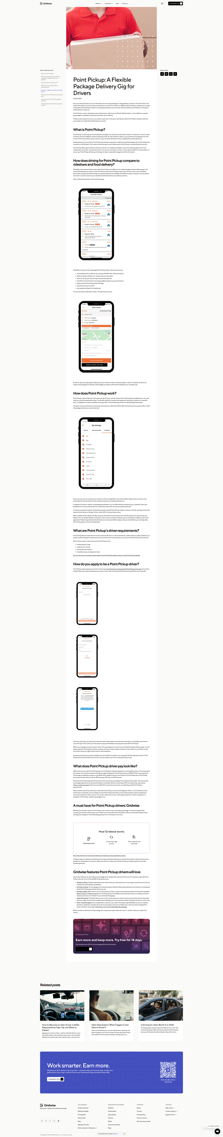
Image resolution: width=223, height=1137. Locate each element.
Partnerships (112, 1111)
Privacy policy (141, 1114)
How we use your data (143, 1121)
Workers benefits (83, 1111)
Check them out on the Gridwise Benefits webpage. (111, 907)
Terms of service (142, 1118)
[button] (98, 3)
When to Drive (81, 893)
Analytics (111, 1108)
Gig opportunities (83, 1124)
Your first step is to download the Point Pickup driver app (124, 569)
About (117, 3)
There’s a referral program (81, 785)
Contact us (125, 3)
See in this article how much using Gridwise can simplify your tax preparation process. (99, 855)
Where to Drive (93, 893)
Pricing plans (82, 1114)
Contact (139, 1111)
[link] (117, 3)
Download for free (174, 3)
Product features (83, 1108)
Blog (79, 1121)
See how (115, 1133)
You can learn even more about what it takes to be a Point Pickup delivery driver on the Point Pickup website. (106, 555)
